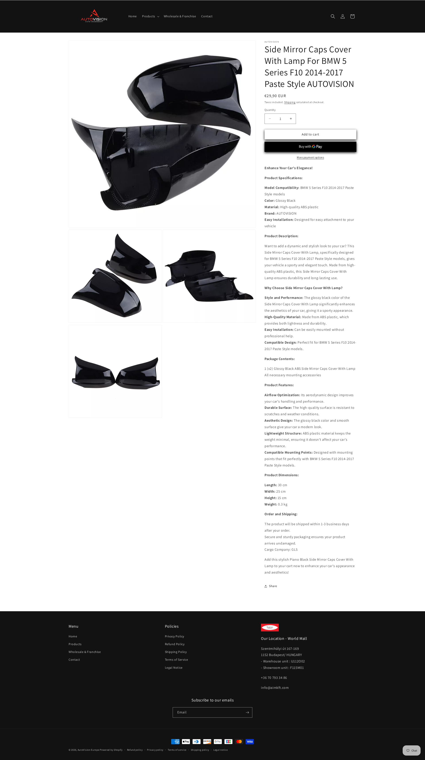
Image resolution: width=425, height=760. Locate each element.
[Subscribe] (247, 712)
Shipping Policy (176, 652)
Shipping (290, 102)
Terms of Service (176, 660)
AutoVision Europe (88, 749)
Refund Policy (175, 644)
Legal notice (220, 749)
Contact (74, 660)
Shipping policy (200, 749)
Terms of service (177, 749)
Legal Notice (174, 668)
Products (75, 644)
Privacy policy (155, 749)
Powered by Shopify (111, 749)
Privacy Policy (174, 636)
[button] (150, 16)
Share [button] (273, 586)
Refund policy (135, 749)
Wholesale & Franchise (85, 652)
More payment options (310, 157)
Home (73, 636)
